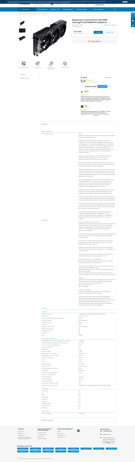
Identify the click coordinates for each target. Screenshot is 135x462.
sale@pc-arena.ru (107, 434)
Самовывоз (40, 436)
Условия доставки (42, 434)
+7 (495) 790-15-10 (107, 431)
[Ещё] (110, 9)
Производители (61, 435)
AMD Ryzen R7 (35, 451)
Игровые (61, 451)
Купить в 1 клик (109, 32)
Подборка (48, 451)
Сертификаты (21, 435)
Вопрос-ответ (60, 433)
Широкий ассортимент (24, 67)
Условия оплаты (42, 432)
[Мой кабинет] (114, 9)
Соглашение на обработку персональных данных (24, 438)
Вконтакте (78, 430)
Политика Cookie (65, 2)
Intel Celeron (23, 448)
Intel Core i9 (99, 448)
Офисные (73, 451)
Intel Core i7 (86, 448)
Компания (21, 429)
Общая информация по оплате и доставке (45, 429)
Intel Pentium (35, 448)
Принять (125, 2)
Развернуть (96, 115)
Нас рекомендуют (37, 67)
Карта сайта (60, 437)
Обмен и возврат (42, 438)
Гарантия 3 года (64, 67)
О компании (21, 431)
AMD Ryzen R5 (22, 451)
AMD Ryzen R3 (111, 448)
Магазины (20, 433)
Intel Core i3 (61, 448)
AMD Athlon (48, 448)
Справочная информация (65, 429)
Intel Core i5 (73, 448)
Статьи (59, 431)
